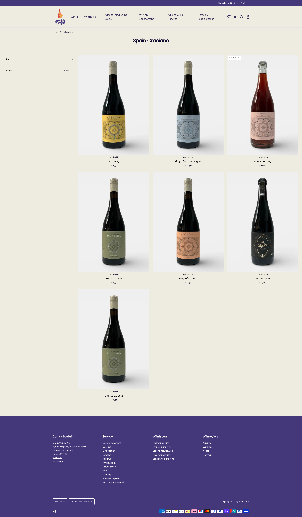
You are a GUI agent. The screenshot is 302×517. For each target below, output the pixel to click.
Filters (38, 70)
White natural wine (162, 447)
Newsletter (108, 455)
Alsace (206, 451)
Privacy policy (109, 462)
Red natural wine (161, 443)
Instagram (58, 461)
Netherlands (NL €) (226, 3)
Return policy (109, 466)
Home (55, 32)
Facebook (57, 457)
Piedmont (207, 455)
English (243, 3)
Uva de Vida (114, 157)
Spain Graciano (66, 32)
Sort (8, 59)
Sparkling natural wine (163, 459)
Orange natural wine (163, 451)
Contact (107, 447)
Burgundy (207, 447)
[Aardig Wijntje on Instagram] (54, 511)
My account (109, 451)
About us (107, 459)
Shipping (107, 474)
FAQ (105, 470)
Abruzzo (207, 443)
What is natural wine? (113, 482)
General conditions (112, 443)
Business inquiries (111, 478)
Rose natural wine (161, 455)
